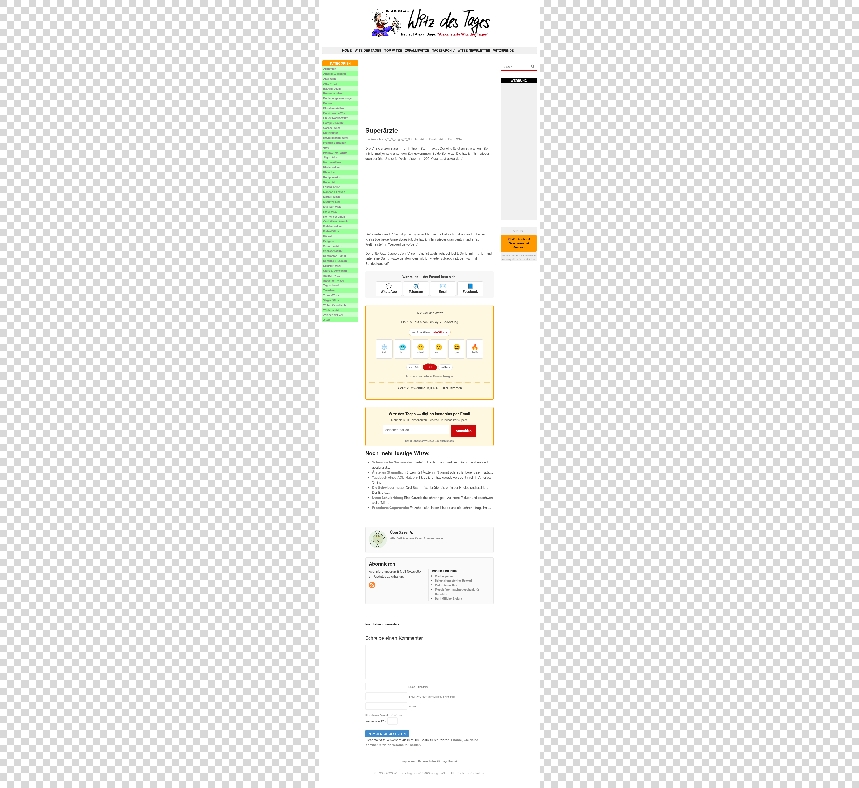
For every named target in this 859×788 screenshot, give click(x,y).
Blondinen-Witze (333, 108)
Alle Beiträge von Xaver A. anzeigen (417, 538)
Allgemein (329, 69)
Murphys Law (331, 202)
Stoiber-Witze (331, 275)
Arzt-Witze (420, 139)
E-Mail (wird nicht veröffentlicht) (431, 696)
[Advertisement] (429, 91)
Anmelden (464, 430)
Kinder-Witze (331, 167)
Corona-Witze (331, 128)
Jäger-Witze (330, 157)
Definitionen (330, 133)
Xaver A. (375, 139)
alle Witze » (440, 332)
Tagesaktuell (331, 285)
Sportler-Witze (332, 266)
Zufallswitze (417, 50)
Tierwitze (329, 290)
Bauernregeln (332, 88)
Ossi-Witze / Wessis (335, 221)
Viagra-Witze (331, 300)
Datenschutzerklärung (432, 761)
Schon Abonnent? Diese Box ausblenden (429, 440)
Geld (326, 147)
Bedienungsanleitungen (338, 98)
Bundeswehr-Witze (335, 113)
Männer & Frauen (334, 192)
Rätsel (327, 236)
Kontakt (453, 761)
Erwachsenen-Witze (336, 138)
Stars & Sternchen (335, 271)
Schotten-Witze (332, 246)
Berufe (327, 103)
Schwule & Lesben (335, 261)
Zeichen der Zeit (333, 315)
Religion (328, 241)
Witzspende (503, 50)
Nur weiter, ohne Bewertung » (429, 376)
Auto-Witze (330, 83)
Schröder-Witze (333, 251)
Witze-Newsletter (474, 50)
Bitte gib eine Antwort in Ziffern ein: (383, 715)
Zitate (326, 320)
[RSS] (372, 585)
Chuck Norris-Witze (335, 118)
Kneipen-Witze (332, 177)
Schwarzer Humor (334, 256)
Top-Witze (393, 50)
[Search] (532, 66)
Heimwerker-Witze (335, 152)
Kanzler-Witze (438, 139)
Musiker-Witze (332, 207)
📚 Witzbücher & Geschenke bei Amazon (518, 243)
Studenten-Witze (333, 280)
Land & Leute (331, 187)
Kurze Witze (455, 139)
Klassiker (329, 172)
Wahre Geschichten (335, 305)
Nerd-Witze (330, 211)
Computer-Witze (333, 123)
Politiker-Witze (332, 226)
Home (347, 50)
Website (412, 706)
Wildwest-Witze (332, 310)
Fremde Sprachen (334, 143)
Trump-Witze (331, 295)
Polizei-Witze (331, 231)
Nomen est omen (334, 216)
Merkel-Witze (331, 197)
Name (418, 686)
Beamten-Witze (333, 93)
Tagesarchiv (443, 50)
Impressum (409, 761)
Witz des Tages (368, 50)
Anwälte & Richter (334, 74)
